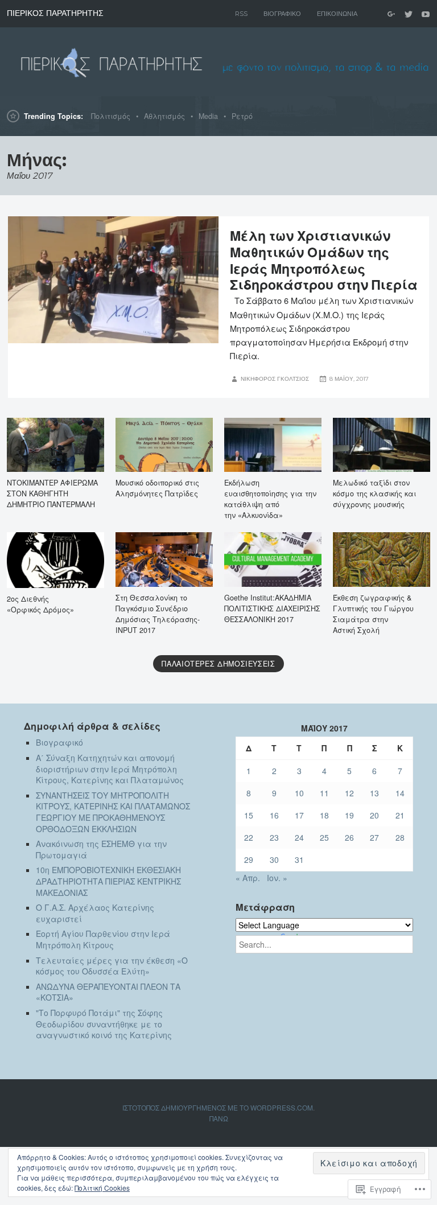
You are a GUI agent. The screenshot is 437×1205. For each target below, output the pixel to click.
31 (299, 859)
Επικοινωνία (337, 14)
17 (299, 815)
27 (374, 837)
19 (349, 815)
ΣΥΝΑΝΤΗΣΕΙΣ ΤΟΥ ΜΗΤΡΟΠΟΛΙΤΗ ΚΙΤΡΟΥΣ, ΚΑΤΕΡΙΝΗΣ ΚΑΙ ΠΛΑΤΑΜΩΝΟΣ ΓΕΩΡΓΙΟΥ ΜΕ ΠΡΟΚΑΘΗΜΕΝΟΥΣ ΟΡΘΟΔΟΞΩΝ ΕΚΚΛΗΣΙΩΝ (113, 811)
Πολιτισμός (110, 116)
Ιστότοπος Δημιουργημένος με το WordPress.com (217, 1107)
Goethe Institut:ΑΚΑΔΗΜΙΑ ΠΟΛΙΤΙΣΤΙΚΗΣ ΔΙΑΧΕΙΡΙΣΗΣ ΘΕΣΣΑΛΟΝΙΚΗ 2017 (272, 608)
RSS (241, 14)
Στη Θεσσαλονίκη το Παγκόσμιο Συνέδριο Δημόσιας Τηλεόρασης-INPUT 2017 (158, 614)
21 (400, 815)
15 (248, 815)
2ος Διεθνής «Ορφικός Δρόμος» (40, 604)
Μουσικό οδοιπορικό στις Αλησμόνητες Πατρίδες (157, 488)
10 (299, 793)
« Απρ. (248, 877)
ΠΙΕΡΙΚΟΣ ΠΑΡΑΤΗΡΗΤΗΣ (55, 13)
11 (324, 793)
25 (324, 837)
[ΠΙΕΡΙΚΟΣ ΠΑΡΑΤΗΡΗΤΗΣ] (218, 61)
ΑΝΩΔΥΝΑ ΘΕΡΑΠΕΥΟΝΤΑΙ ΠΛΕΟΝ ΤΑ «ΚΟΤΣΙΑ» (108, 992)
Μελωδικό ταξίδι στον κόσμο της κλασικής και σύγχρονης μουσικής (374, 493)
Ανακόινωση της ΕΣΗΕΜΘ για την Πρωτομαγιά (101, 849)
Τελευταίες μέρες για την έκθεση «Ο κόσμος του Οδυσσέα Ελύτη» (112, 966)
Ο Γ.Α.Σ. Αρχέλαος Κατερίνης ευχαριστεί (95, 913)
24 (299, 837)
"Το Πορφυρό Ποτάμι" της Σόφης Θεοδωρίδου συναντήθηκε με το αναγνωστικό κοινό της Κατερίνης (104, 1024)
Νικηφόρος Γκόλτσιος (275, 379)
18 (324, 815)
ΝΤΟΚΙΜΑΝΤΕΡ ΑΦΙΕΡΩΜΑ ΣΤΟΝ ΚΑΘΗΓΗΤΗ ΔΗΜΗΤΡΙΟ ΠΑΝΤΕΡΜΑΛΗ (52, 493)
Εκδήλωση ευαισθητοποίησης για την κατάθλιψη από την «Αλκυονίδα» (270, 499)
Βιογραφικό (282, 14)
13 (374, 793)
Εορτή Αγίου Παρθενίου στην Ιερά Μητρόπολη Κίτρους (103, 939)
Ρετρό (242, 116)
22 (248, 837)
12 (349, 793)
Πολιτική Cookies (102, 1187)
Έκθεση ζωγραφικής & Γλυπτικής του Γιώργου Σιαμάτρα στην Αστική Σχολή (373, 614)
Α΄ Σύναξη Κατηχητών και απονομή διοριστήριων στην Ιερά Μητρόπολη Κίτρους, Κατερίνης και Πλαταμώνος (110, 768)
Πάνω (218, 1118)
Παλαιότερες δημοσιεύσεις (218, 664)
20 (374, 815)
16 (274, 815)
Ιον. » (277, 877)
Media (208, 116)
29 (248, 859)
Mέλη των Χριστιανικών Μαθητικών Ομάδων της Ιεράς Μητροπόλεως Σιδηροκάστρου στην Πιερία (324, 260)
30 (274, 859)
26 (349, 837)
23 (274, 837)
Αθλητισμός (164, 116)
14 (400, 793)
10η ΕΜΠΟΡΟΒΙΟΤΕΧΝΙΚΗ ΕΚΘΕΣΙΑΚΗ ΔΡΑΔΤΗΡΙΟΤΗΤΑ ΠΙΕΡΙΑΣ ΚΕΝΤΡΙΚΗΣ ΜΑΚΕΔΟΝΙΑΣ (108, 881)
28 (400, 837)
